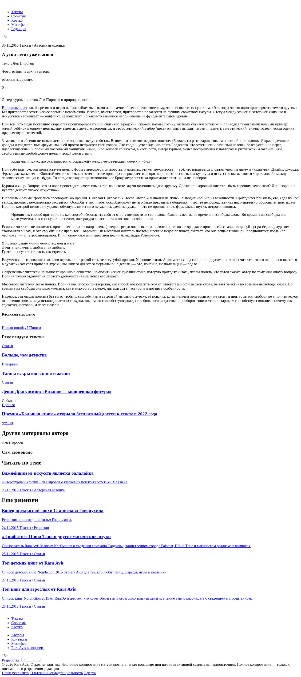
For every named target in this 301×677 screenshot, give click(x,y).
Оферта (90, 673)
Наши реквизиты (15, 673)
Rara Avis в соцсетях (27, 648)
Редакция (18, 29)
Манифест (19, 25)
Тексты (17, 12)
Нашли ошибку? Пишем (21, 328)
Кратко (17, 20)
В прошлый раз (14, 108)
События (18, 16)
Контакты (19, 639)
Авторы (17, 635)
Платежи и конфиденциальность (56, 673)
